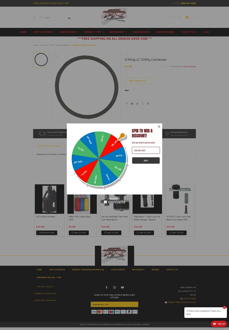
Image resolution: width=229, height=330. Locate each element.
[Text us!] (219, 324)
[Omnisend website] (114, 200)
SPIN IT (146, 160)
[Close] (159, 126)
